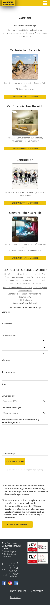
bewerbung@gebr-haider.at (25, 303)
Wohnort (6, 360)
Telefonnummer (9, 372)
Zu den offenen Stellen (25, 96)
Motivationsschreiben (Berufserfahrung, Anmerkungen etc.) (20, 421)
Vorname (6, 312)
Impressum (36, 591)
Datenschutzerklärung (14, 506)
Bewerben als (8, 395)
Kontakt (15, 596)
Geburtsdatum (9, 335)
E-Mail (5, 384)
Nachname (7, 323)
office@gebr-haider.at (14, 575)
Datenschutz (18, 591)
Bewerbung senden (17, 524)
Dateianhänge (8, 453)
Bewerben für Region (12, 407)
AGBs (35, 506)
